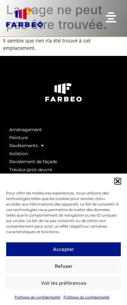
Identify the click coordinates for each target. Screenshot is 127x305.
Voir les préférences (63, 283)
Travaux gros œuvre (30, 169)
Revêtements (23, 145)
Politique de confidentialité (37, 297)
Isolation (18, 153)
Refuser (63, 266)
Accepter (63, 249)
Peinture (18, 137)
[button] (118, 181)
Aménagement (25, 129)
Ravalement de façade (33, 161)
